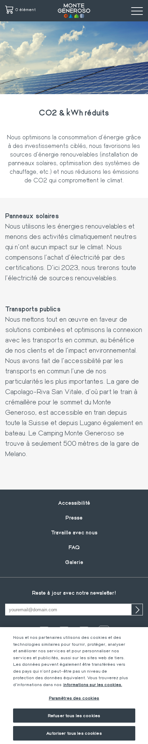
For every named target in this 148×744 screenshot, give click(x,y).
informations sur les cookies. (92, 684)
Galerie (74, 562)
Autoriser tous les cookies (74, 733)
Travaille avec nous (74, 532)
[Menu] (137, 10)
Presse (74, 517)
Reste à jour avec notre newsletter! (74, 592)
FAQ (74, 547)
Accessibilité (74, 502)
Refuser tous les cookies (74, 715)
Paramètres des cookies (74, 698)
